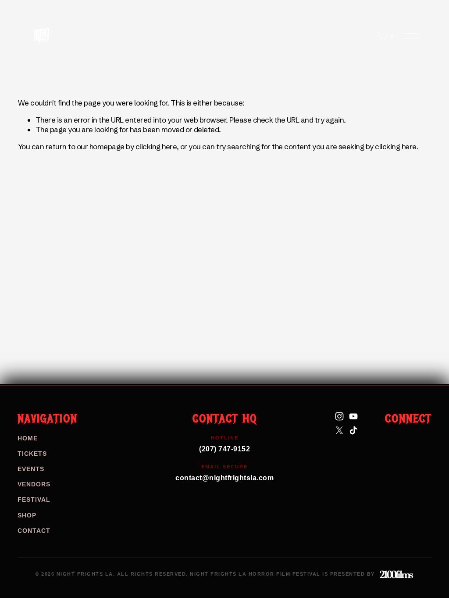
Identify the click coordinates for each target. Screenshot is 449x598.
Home (28, 438)
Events (31, 468)
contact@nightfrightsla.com (224, 473)
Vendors (34, 484)
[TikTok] (353, 430)
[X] (339, 430)
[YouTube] (353, 416)
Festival (34, 499)
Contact (34, 530)
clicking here (156, 146)
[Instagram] (339, 416)
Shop (27, 515)
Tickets (32, 453)
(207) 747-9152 (224, 444)
